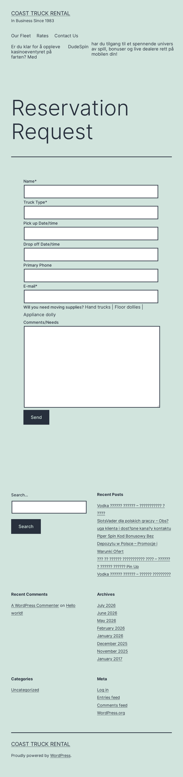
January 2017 (109, 658)
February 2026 (111, 628)
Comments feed (112, 705)
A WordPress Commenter (35, 605)
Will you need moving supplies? (53, 307)
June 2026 (107, 613)
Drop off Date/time (41, 244)
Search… (19, 495)
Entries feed (108, 697)
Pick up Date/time (40, 223)
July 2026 (106, 605)
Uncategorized (25, 689)
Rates (42, 35)
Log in (103, 689)
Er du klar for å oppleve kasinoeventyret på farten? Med (35, 52)
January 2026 (110, 635)
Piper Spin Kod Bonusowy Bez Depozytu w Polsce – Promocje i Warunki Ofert (127, 544)
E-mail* (30, 286)
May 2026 (106, 620)
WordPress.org (111, 712)
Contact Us (66, 35)
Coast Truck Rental (40, 13)
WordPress (60, 755)
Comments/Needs (41, 322)
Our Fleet (21, 35)
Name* (30, 181)
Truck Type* (35, 202)
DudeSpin (78, 46)
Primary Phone (37, 265)
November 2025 (112, 651)
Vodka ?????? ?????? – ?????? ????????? (134, 574)
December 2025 (112, 643)
